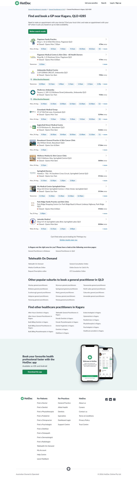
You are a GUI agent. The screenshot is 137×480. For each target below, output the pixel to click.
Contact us (83, 412)
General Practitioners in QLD (57, 9)
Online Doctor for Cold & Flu (79, 267)
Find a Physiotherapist (45, 412)
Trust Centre (83, 424)
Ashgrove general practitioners (38, 296)
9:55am (72, 49)
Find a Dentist (42, 407)
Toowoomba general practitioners (94, 285)
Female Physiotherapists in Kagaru (67, 322)
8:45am (43, 229)
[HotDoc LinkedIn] (110, 399)
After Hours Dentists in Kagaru (38, 312)
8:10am (42, 64)
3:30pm (42, 213)
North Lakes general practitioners (94, 289)
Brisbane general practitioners (38, 289)
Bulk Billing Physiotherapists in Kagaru (40, 331)
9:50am (63, 49)
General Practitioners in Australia (37, 9)
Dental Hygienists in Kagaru (65, 326)
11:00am (82, 134)
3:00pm (72, 229)
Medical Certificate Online (36, 267)
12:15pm (52, 84)
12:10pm (73, 104)
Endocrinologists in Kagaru (92, 312)
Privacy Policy (84, 420)
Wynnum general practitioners (66, 285)
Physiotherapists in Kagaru (92, 323)
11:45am (53, 229)
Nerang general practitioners (65, 300)
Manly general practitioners (65, 292)
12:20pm (82, 104)
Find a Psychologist (44, 424)
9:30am (72, 119)
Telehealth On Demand (35, 264)
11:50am (53, 104)
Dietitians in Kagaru (62, 333)
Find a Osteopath (43, 433)
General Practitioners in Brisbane (39, 251)
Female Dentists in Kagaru (64, 318)
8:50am (43, 49)
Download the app (35, 372)
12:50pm (53, 180)
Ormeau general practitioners (65, 296)
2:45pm (63, 229)
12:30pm (92, 104)
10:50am (73, 134)
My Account (41, 450)
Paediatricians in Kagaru (91, 320)
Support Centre (64, 424)
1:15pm (70, 84)
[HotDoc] (23, 3)
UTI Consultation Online (78, 271)
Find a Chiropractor (44, 420)
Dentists (61, 412)
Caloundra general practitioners (93, 292)
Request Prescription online (37, 271)
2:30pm (99, 84)
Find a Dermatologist (45, 437)
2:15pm (90, 84)
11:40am (44, 104)
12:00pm (42, 84)
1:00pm (61, 84)
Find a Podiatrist (43, 416)
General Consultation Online (79, 264)
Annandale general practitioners (93, 296)
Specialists (62, 416)
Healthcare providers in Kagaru (93, 331)
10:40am (63, 134)
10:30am (53, 134)
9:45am (82, 119)
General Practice (64, 403)
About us (82, 403)
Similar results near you (68, 240)
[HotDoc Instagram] (114, 399)
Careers (82, 407)
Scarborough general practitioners (39, 292)
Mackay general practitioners (37, 285)
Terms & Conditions (86, 416)
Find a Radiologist (43, 442)
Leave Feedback (43, 459)
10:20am (82, 49)
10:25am (92, 49)
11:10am (92, 134)
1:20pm (63, 180)
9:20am (63, 119)
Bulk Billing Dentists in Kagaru (38, 322)
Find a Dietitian (43, 429)
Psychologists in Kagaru (91, 327)
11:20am (52, 196)
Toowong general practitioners (38, 300)
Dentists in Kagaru (62, 329)
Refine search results (38, 31)
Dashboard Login (64, 420)
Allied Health (63, 407)
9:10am (53, 119)
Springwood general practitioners (67, 289)
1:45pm (80, 84)
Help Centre (41, 455)
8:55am (53, 49)
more (105, 49)
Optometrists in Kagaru (91, 316)
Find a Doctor (42, 403)
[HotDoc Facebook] (107, 399)
